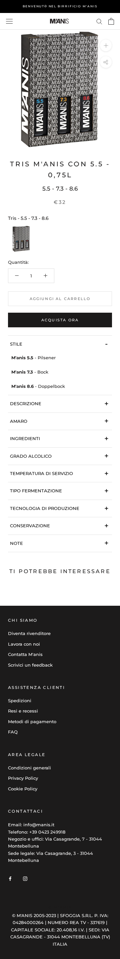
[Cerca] (99, 21)
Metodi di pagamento (32, 721)
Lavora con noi (24, 644)
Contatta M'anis (25, 654)
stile (59, 343)
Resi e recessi (23, 711)
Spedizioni (19, 700)
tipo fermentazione (59, 490)
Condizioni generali (29, 767)
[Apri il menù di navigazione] (9, 21)
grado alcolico (59, 455)
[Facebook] (10, 878)
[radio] (21, 239)
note (59, 543)
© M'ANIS (60, 907)
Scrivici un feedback (30, 665)
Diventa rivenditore (29, 633)
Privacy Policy (23, 778)
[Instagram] (25, 878)
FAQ (13, 731)
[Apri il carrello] (111, 21)
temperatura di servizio (59, 473)
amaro (59, 420)
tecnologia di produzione (59, 508)
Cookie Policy (22, 788)
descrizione (59, 403)
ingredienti (59, 438)
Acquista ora (60, 320)
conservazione (59, 525)
